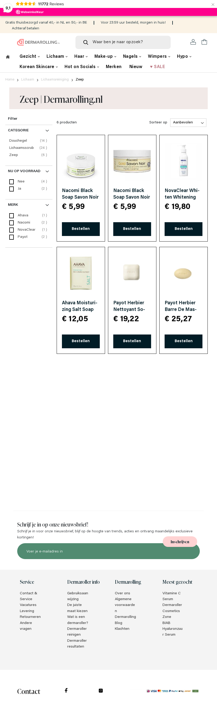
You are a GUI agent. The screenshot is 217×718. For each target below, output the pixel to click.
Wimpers (158, 57)
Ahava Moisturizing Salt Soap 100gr (79, 310)
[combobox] (123, 42)
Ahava (23, 215)
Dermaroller (172, 605)
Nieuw (136, 67)
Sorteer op (158, 122)
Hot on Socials (81, 67)
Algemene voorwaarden (125, 605)
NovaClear (26, 230)
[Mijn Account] (193, 42)
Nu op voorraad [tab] (24, 171)
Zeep (28, 155)
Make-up (104, 57)
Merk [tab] (13, 205)
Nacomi (24, 223)
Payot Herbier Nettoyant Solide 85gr (129, 310)
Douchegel (28, 141)
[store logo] (38, 42)
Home (9, 79)
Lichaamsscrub (28, 148)
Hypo (183, 57)
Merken (114, 67)
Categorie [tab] (18, 130)
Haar (79, 57)
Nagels (131, 57)
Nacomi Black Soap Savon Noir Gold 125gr (131, 198)
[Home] (8, 57)
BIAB (166, 623)
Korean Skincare (38, 67)
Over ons (122, 593)
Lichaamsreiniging (55, 79)
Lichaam (56, 57)
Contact (28, 691)
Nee (21, 182)
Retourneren (30, 617)
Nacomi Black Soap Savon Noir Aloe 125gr (80, 198)
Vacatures (28, 605)
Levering (27, 611)
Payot (23, 237)
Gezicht (29, 57)
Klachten (122, 629)
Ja (19, 189)
